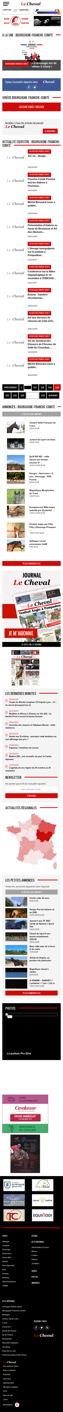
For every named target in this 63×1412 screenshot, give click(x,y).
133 (43, 395)
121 (7, 395)
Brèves (34, 1251)
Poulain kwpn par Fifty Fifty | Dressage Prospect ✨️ (42, 527)
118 (42, 387)
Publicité (6, 1374)
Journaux (7, 1379)
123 (22, 395)
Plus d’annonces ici (31, 563)
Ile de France (7, 1335)
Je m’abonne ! (50, 131)
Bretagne (6, 1315)
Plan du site (8, 1395)
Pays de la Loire (9, 1351)
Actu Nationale (37, 1241)
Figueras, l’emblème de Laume (23, 748)
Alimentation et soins (40, 1247)
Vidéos (34, 1270)
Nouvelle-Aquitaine (10, 1343)
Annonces (35, 1282)
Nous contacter (9, 1370)
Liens (5, 1399)
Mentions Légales (10, 1387)
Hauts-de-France (9, 1331)
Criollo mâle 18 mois (39, 898)
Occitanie (6, 1347)
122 (15, 395)
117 (35, 387)
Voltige (5, 1286)
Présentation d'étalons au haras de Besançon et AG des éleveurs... (42, 228)
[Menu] (6, 4)
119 (50, 387)
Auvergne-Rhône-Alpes (12, 1307)
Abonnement (8, 1383)
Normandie (7, 1339)
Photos (34, 1276)
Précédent (10, 387)
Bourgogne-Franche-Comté (13, 1311)
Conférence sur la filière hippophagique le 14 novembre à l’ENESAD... (42, 275)
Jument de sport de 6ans (42, 439)
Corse (4, 1323)
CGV (5, 1391)
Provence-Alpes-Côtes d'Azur (14, 1355)
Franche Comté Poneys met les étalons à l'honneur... (41, 182)
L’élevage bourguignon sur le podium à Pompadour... (41, 252)
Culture (34, 1255)
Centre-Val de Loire (10, 1319)
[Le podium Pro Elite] (31, 1035)
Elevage (34, 1235)
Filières (34, 1259)
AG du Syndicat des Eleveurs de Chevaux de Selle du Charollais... (42, 344)
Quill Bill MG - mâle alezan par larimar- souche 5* (39, 459)
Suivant (53, 395)
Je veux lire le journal (32, 644)
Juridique (35, 1263)
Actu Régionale (8, 1301)
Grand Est (6, 1327)
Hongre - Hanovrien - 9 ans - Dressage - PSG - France (41, 476)
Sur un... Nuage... (37, 156)
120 (57, 387)
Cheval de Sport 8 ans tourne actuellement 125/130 (40, 936)
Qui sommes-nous (10, 1366)
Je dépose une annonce (31, 414)
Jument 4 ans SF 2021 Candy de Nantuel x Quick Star (42, 924)
